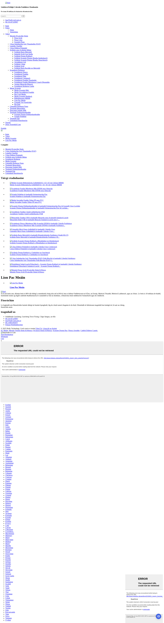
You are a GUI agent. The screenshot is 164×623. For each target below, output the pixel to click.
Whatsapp (4, 337)
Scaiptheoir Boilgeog (17, 70)
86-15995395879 (11, 323)
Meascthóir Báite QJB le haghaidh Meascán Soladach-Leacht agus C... (35, 220)
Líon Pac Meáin (20, 100)
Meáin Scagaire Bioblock (23, 96)
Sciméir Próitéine (20, 116)
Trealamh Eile (15, 118)
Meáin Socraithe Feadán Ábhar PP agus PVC (26, 202)
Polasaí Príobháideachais (14, 325)
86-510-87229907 (11, 319)
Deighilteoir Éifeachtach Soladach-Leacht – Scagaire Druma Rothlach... (35, 266)
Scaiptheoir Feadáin (21, 74)
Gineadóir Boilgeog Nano (19, 106)
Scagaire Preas (19, 42)
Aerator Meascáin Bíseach (23, 84)
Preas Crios (18, 40)
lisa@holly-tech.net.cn (13, 321)
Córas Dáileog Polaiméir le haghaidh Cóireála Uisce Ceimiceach (32, 249)
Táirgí (7, 34)
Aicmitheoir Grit (20, 62)
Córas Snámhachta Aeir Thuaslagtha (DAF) (25, 44)
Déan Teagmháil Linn (13, 124)
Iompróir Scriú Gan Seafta (23, 54)
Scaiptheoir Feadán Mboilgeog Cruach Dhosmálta (32, 82)
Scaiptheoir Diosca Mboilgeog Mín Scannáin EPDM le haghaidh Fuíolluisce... (37, 225)
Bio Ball (17, 104)
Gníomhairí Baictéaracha (18, 120)
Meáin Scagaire (15, 88)
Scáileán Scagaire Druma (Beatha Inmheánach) (31, 58)
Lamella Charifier (16, 46)
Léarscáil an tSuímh (50, 328)
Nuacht (7, 122)
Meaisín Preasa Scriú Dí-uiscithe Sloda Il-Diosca (27, 272)
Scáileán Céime (19, 64)
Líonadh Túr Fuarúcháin (23, 102)
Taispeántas (14, 32)
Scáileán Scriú (19, 66)
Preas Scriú (18, 38)
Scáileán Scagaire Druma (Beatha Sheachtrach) (31, 60)
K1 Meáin (4, 330)
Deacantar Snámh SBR (18, 110)
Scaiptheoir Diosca (21, 72)
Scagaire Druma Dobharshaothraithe (27, 114)
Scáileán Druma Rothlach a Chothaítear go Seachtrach (29, 255)
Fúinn (7, 28)
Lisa (2, 339)
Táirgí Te (38, 328)
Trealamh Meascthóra (17, 108)
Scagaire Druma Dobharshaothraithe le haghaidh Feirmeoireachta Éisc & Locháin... (39, 208)
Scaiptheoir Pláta (20, 76)
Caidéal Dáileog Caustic (89, 330)
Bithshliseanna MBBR (22, 98)
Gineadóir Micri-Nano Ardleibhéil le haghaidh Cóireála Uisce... (32, 231)
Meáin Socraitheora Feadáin (24, 92)
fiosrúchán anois (6, 307)
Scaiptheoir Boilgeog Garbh (24, 86)
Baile (7, 26)
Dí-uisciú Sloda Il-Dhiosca (42, 330)
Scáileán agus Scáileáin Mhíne (20, 50)
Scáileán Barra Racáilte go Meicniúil (27, 68)
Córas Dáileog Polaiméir (18, 48)
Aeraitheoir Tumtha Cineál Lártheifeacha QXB (26, 214)
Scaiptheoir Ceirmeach (22, 78)
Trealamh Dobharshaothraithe (20, 112)
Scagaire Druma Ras (60, 330)
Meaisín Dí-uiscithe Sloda (19, 36)
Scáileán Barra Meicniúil (23, 52)
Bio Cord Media (20, 94)
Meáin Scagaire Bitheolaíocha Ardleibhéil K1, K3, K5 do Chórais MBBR (36, 185)
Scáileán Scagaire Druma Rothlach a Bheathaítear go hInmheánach (33, 243)
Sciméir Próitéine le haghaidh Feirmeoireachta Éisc (28, 196)
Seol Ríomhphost (7, 334)
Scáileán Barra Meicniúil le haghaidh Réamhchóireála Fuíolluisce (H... (34, 237)
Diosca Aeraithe (74, 330)
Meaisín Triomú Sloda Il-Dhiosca (20, 330)
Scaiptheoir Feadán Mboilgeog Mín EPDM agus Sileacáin (30, 191)
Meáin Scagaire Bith (21, 90)
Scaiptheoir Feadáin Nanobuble (25, 80)
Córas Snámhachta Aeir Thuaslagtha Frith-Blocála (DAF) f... (31, 260)
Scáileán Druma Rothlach (23, 56)
